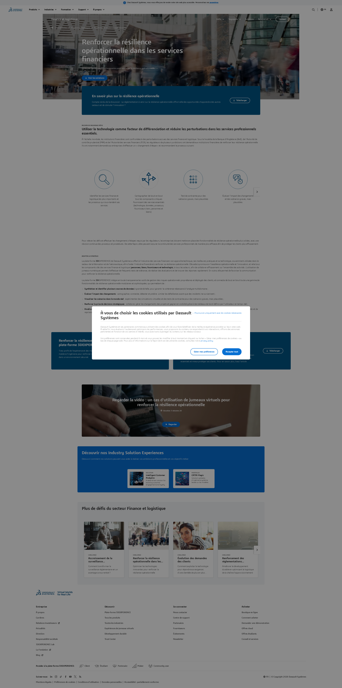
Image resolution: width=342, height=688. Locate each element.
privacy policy (207, 341)
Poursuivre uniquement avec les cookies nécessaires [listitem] (218, 313)
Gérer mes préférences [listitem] (204, 352)
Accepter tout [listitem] (232, 352)
